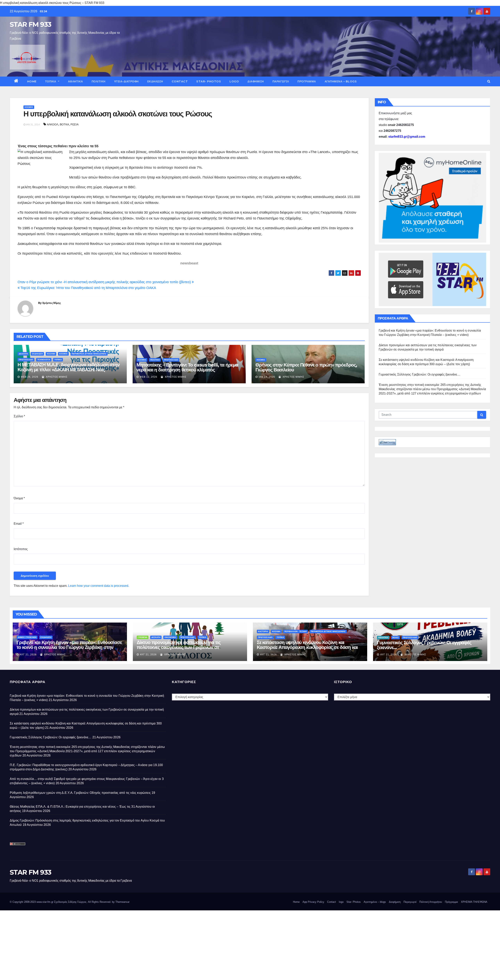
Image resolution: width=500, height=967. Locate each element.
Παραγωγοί (280, 81)
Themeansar (122, 901)
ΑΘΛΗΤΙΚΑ (75, 81)
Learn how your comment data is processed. (98, 585)
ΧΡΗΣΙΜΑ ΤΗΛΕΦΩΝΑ (474, 901)
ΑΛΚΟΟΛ (52, 124)
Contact (180, 81)
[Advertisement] (117, 937)
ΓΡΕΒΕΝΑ (142, 637)
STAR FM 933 (30, 24)
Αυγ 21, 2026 (28, 654)
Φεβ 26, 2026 (29, 377)
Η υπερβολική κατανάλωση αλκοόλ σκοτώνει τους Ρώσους (117, 113)
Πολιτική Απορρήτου (430, 901)
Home (32, 81)
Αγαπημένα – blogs (341, 81)
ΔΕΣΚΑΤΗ (23, 354)
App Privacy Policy (313, 901)
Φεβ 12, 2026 (148, 377)
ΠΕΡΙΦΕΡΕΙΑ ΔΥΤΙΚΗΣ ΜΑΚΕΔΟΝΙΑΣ (89, 354)
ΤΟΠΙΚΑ (51, 81)
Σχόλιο (19, 416)
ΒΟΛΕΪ (395, 637)
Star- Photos (208, 81)
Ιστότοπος (21, 549)
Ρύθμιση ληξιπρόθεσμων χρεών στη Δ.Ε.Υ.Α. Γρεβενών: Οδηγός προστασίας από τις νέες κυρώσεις (80, 792)
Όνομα (19, 498)
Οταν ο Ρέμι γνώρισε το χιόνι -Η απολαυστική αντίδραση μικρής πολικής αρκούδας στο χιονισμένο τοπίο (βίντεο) (105, 282)
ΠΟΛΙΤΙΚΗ (98, 81)
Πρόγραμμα (306, 81)
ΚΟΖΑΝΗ (51, 354)
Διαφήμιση (255, 81)
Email (19, 523)
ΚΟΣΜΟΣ (29, 107)
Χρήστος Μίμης (51, 303)
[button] (488, 81)
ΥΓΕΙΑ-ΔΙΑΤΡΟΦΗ (126, 81)
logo (234, 81)
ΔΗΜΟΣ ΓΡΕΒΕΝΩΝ (27, 637)
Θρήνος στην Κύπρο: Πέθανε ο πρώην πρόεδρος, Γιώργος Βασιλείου (306, 367)
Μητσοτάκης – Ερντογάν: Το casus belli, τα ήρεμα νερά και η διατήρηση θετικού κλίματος (187, 367)
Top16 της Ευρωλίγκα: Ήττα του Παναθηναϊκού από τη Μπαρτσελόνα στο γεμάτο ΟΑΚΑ (88, 288)
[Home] (16, 81)
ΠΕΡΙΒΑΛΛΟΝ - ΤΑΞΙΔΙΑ (295, 631)
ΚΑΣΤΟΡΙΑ (263, 631)
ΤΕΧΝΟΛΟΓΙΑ (43, 360)
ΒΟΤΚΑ (64, 124)
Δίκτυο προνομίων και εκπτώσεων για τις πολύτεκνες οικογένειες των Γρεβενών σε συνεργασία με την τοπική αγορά (178, 647)
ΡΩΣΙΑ (75, 124)
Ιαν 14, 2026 (267, 377)
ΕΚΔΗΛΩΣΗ (155, 81)
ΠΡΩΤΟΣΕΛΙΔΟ (26, 360)
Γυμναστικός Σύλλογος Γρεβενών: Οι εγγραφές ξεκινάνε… (419, 374)
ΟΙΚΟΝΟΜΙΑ (170, 637)
